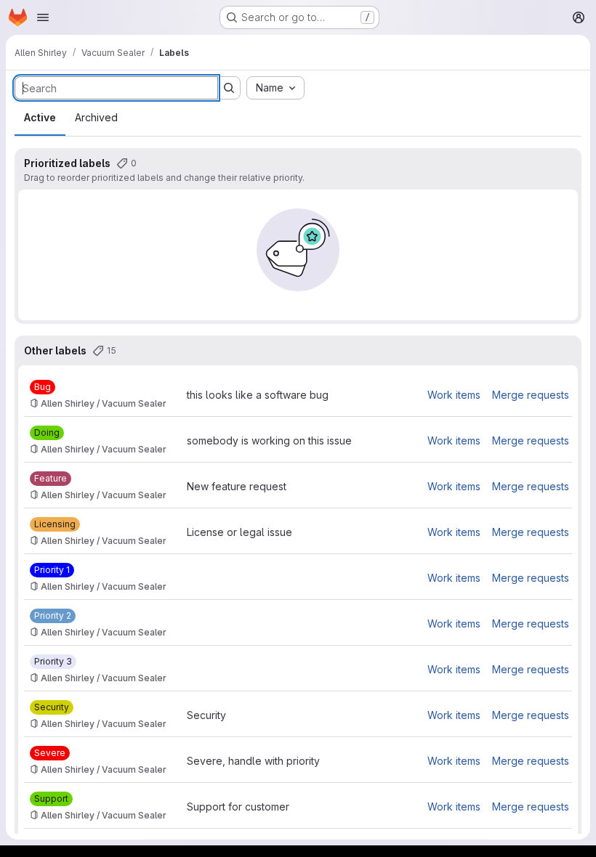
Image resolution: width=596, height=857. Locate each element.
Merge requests (530, 395)
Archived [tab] (96, 117)
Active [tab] (40, 117)
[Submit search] (229, 87)
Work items (453, 395)
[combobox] (275, 87)
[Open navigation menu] (43, 17)
